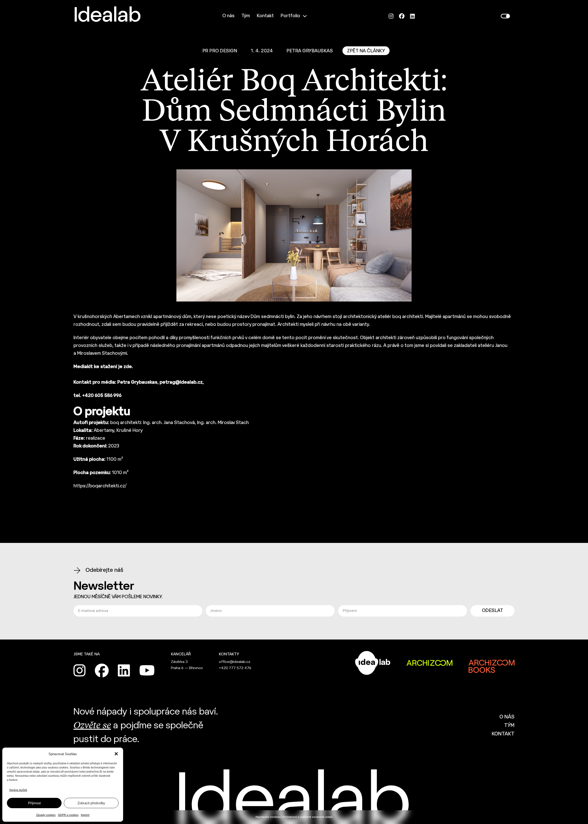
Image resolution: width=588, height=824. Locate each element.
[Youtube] (147, 670)
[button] (116, 753)
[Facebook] (401, 16)
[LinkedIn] (412, 16)
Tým (245, 16)
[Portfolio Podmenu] (304, 16)
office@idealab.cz (234, 662)
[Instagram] (391, 16)
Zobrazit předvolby (91, 803)
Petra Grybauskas (310, 51)
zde (128, 367)
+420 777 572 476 (235, 668)
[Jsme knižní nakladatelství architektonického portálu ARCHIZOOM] (491, 663)
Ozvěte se (92, 725)
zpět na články (366, 51)
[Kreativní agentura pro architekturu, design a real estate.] (372, 663)
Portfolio (290, 16)
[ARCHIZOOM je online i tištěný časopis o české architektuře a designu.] (429, 663)
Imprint (85, 815)
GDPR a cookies (68, 815)
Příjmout (34, 803)
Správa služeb (18, 790)
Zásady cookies (46, 815)
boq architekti (407, 317)
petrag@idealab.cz (181, 382)
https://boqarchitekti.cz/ (100, 486)
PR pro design (220, 51)
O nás (228, 16)
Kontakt (265, 16)
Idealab (107, 16)
